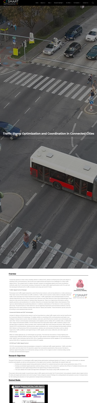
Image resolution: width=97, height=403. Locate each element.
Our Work (68, 2)
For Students (76, 2)
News (49, 2)
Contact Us (85, 2)
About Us (43, 2)
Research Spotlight (58, 2)
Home (37, 2)
